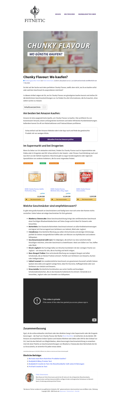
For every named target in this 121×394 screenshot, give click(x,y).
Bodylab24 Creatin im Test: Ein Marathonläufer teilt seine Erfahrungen (56, 364)
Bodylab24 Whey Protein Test (40, 361)
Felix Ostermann (48, 81)
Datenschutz (70, 391)
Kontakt (77, 391)
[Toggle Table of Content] (43, 107)
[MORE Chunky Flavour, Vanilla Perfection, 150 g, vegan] (35, 176)
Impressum (63, 391)
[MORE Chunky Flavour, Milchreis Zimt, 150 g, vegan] (60, 176)
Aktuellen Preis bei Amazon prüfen (60, 139)
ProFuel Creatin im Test (38, 366)
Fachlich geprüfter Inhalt (32, 81)
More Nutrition (68, 336)
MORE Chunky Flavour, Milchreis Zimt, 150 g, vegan (59, 190)
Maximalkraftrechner (87, 14)
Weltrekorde (69, 14)
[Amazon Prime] (42, 194)
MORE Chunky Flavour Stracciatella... (83, 190)
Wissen (58, 14)
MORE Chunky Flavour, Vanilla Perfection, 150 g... (34, 190)
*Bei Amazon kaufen (35, 199)
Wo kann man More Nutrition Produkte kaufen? (47, 358)
